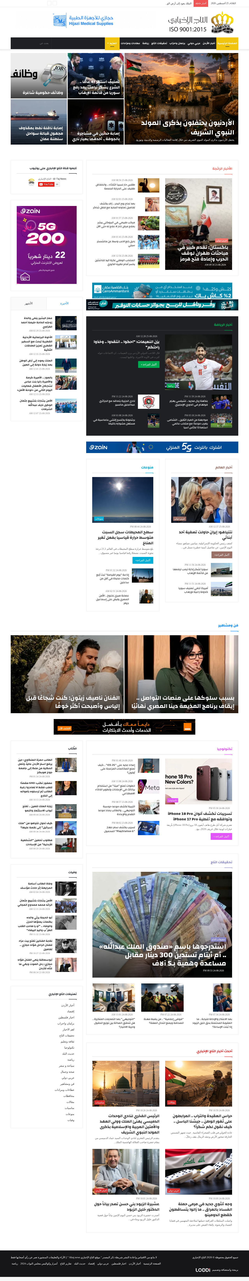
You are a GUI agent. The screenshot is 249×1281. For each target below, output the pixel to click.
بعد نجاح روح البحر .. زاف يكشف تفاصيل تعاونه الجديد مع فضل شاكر (114, 205)
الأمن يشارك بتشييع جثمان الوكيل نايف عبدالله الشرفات (36, 405)
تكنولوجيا (69, 1047)
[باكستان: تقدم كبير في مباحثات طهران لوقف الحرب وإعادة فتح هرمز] (198, 224)
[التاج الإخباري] (202, 22)
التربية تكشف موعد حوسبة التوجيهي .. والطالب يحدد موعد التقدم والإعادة (116, 810)
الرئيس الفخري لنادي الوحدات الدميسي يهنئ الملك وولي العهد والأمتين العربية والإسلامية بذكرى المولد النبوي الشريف (129, 1124)
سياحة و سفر (66, 1065)
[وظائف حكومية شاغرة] (39, 75)
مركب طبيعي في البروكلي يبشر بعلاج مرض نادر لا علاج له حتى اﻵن (115, 224)
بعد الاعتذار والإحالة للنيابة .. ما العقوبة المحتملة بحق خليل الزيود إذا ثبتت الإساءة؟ (212, 1023)
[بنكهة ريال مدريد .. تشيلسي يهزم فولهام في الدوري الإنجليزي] (222, 402)
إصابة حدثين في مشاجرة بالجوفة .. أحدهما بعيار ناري (96, 136)
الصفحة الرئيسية (227, 43)
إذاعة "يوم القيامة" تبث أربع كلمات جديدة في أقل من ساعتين (112, 578)
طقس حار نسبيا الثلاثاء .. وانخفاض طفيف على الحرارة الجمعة (115, 186)
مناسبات (69, 1108)
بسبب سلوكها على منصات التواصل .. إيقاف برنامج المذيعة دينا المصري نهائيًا (183, 702)
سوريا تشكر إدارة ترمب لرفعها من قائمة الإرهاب (190, 571)
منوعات (70, 1114)
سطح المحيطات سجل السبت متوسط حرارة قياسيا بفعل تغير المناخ (125, 537)
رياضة (145, 43)
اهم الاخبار (68, 1029)
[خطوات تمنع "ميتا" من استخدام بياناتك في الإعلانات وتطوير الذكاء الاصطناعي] (148, 786)
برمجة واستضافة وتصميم (225, 1269)
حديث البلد (68, 1053)
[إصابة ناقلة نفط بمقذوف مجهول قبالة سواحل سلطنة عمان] (39, 122)
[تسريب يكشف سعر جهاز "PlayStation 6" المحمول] (148, 828)
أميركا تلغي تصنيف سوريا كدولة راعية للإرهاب (193, 590)
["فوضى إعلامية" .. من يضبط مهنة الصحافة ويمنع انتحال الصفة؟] (162, 997)
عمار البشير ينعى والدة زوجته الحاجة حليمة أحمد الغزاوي (36, 322)
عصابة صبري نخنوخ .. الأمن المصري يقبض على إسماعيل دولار (112, 599)
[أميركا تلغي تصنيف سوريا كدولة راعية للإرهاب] (221, 589)
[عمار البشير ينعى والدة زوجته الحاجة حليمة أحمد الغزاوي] (66, 323)
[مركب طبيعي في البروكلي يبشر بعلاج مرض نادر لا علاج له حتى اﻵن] (148, 223)
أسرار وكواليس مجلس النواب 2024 (39, 1263)
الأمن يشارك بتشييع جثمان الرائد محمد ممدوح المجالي (35, 902)
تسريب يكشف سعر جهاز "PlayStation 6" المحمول (119, 829)
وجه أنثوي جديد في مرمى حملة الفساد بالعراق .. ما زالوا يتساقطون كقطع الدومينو (200, 1209)
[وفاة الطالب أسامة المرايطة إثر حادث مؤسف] (66, 889)
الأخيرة (64, 303)
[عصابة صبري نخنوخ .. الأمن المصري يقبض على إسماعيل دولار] (146, 596)
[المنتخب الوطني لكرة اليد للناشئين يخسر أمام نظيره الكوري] (148, 261)
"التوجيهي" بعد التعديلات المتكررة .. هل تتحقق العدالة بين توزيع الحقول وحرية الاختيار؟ (113, 1023)
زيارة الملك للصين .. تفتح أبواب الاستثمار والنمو (37, 808)
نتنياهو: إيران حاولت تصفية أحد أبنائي (205, 534)
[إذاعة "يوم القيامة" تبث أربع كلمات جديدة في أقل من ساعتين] (142, 575)
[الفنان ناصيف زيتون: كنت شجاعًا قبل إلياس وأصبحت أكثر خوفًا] (67, 674)
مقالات (70, 1102)
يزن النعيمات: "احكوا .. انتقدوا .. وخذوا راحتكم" (127, 344)
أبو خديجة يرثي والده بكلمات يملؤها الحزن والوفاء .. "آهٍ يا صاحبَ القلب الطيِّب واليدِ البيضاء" (35, 924)
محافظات (68, 1096)
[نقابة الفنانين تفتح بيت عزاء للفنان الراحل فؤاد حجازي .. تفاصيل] (66, 946)
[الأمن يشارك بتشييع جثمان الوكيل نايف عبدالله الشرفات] (66, 406)
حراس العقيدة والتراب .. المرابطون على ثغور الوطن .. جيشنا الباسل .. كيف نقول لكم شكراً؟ (202, 1121)
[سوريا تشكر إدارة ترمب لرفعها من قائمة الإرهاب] (221, 570)
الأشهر (29, 303)
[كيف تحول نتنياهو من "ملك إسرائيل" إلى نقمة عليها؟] (66, 828)
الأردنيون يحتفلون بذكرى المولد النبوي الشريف (187, 128)
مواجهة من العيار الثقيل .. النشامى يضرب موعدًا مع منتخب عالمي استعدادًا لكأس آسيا (187, 423)
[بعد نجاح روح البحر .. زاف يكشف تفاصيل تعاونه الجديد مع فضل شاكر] (152, 204)
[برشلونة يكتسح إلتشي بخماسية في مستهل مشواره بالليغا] (153, 420)
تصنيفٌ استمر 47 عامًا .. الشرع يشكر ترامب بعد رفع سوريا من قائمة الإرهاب (96, 87)
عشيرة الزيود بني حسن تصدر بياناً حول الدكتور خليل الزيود (126, 1206)
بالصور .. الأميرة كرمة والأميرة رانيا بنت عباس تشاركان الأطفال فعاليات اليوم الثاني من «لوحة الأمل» (34, 384)
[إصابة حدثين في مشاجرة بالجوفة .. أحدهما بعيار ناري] (96, 122)
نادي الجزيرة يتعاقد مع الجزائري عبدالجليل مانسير (117, 402)
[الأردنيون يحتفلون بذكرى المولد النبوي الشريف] (181, 99)
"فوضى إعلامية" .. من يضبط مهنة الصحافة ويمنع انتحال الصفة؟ (164, 1021)
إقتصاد (70, 1011)
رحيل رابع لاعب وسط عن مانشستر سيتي (116, 243)
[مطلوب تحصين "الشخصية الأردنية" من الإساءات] (66, 845)
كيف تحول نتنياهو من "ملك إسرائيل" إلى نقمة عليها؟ (35, 825)
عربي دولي (194, 43)
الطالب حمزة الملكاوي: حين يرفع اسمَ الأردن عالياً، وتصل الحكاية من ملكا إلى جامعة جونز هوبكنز (35, 766)
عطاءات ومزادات (130, 43)
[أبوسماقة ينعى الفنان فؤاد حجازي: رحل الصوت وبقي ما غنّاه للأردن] (66, 965)
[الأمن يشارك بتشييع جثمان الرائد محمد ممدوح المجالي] (66, 905)
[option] (124, 99)
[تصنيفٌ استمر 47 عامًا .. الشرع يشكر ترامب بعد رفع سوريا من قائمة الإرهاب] (96, 75)
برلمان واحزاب (177, 43)
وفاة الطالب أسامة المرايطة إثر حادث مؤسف (36, 886)
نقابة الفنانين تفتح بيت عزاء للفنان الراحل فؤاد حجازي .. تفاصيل (35, 945)
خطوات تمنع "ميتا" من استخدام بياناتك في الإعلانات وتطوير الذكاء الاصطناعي (115, 789)
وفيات (71, 1120)
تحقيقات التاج (159, 43)
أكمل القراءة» (221, 554)
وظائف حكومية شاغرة (43, 92)
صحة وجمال (67, 1071)
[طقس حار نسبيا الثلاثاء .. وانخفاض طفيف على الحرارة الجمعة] (148, 185)
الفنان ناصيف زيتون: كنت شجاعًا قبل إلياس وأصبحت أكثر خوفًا (73, 702)
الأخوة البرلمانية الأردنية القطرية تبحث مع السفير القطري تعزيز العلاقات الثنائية (36, 343)
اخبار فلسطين (66, 1017)
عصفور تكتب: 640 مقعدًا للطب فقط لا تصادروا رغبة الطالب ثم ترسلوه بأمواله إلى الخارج (36, 789)
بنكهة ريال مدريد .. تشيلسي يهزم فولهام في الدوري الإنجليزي (189, 402)
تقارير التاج (66, 1263)
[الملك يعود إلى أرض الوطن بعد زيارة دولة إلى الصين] (66, 366)
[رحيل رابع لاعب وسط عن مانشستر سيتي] (148, 242)
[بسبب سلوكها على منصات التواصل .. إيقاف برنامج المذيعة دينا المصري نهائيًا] (181, 674)
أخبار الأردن (209, 43)
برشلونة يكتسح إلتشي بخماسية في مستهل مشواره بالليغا (114, 421)
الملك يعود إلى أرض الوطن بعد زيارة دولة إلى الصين (35, 363)
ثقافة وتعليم (67, 1041)
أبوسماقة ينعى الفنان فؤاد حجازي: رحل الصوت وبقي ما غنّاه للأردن (35, 964)
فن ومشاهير (67, 1083)
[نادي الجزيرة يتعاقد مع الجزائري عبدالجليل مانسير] (148, 402)
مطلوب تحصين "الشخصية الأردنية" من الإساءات (36, 842)
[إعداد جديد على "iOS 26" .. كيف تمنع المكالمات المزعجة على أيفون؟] (148, 766)
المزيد (113, 43)
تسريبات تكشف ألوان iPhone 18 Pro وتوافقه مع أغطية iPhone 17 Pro (200, 816)
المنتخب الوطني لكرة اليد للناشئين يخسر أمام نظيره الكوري (115, 262)
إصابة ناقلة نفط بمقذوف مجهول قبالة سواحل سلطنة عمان (41, 133)
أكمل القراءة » (149, 364)
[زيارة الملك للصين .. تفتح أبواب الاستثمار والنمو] (66, 811)
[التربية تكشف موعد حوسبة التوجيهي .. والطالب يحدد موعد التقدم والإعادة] (149, 807)
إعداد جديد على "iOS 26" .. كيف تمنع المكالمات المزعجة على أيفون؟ (116, 768)
